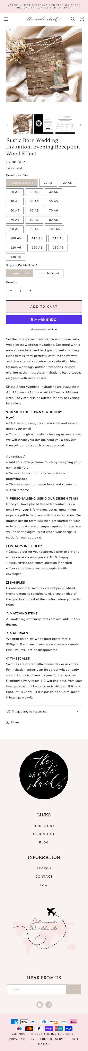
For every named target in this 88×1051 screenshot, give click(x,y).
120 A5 (37, 248)
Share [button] (15, 722)
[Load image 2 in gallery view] (44, 124)
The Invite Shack (58, 1034)
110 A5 (58, 238)
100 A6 (54, 229)
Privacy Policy (22, 1039)
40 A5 (14, 201)
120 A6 (15, 248)
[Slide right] (80, 125)
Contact (44, 877)
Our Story (44, 826)
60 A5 (34, 211)
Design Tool (44, 834)
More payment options (44, 329)
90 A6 (14, 229)
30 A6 (14, 192)
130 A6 (58, 248)
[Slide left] (7, 125)
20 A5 (67, 183)
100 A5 (15, 238)
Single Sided (19, 273)
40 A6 (53, 192)
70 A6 (53, 211)
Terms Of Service (53, 1039)
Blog (44, 842)
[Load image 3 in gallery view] (65, 124)
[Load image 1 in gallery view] (22, 124)
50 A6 (34, 201)
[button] (6, 18)
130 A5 (15, 257)
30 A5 (34, 192)
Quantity (11, 282)
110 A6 (37, 238)
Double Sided (49, 273)
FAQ (44, 885)
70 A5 (14, 220)
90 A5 (34, 229)
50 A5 (53, 201)
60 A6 (14, 211)
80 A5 (53, 220)
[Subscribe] (73, 989)
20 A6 (48, 183)
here (20, 423)
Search (44, 868)
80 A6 (34, 220)
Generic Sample (21, 183)
